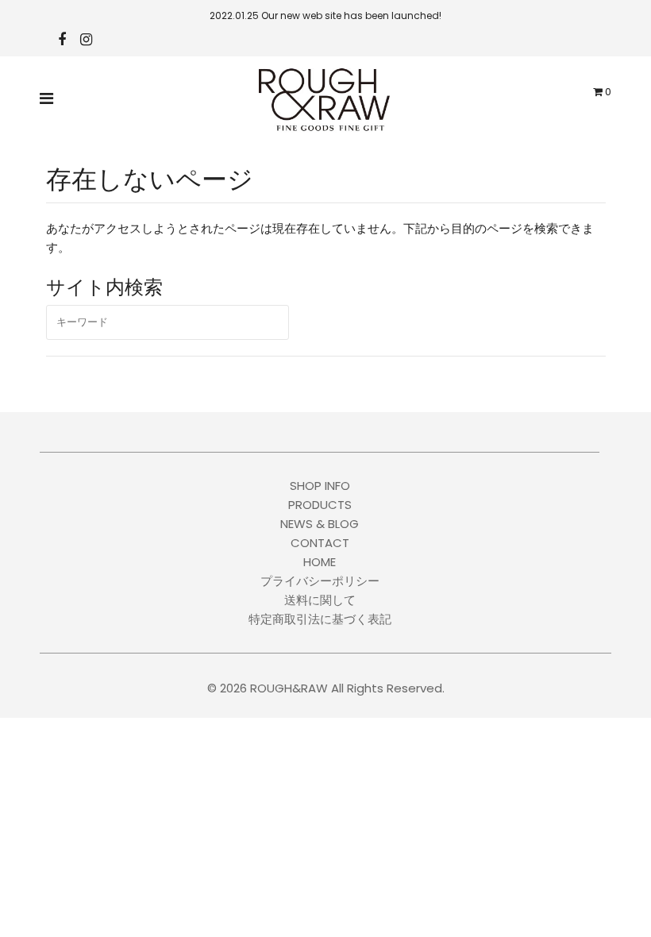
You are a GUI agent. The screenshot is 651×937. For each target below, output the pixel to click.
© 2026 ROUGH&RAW (267, 688)
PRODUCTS (320, 504)
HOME (319, 561)
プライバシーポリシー (319, 581)
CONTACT (320, 542)
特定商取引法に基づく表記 (319, 619)
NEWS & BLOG (319, 523)
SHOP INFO (320, 485)
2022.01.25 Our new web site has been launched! (325, 15)
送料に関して (320, 600)
